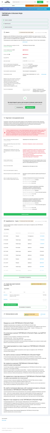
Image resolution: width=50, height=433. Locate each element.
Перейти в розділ (25, 214)
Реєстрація (37, 5)
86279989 (42, 266)
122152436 (42, 236)
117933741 (42, 243)
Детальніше (43, 74)
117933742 (42, 239)
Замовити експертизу (8, 27)
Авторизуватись (19, 107)
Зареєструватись (30, 107)
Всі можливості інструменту (25, 277)
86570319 (42, 262)
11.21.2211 (5, 299)
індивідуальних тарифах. (42, 8)
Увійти (13, 5)
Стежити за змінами (8, 20)
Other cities (4, 420)
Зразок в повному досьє (11, 304)
